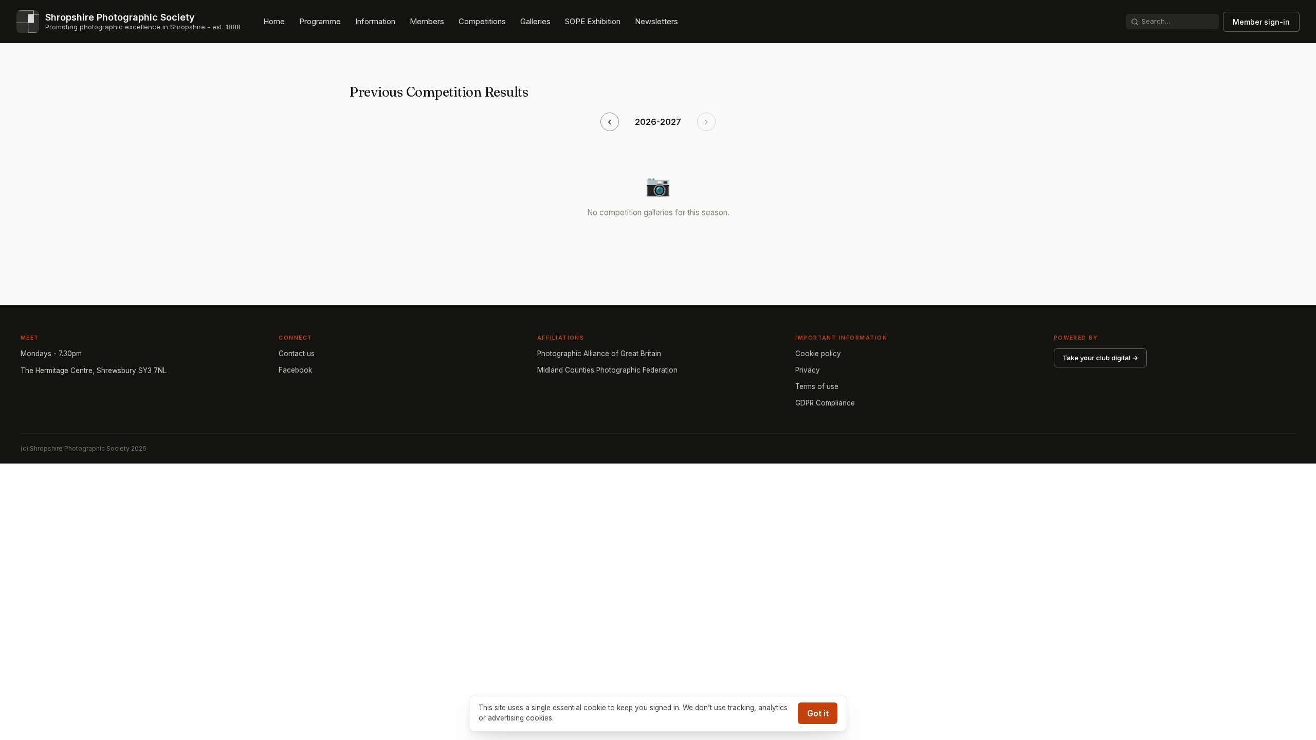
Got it (818, 713)
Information (375, 21)
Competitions (482, 21)
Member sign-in (1261, 21)
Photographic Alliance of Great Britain (599, 353)
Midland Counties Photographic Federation (607, 370)
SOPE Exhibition (592, 21)
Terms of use (816, 386)
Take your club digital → (1100, 358)
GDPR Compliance (825, 403)
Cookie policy (818, 353)
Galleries (535, 21)
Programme (320, 21)
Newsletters (656, 21)
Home (274, 21)
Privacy (807, 370)
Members (427, 21)
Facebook (295, 370)
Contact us (297, 353)
